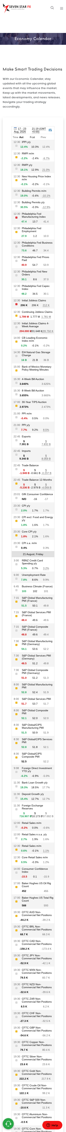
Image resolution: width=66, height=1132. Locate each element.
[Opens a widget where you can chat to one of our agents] (52, 1125)
